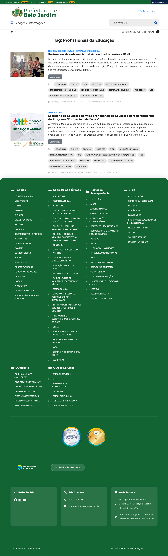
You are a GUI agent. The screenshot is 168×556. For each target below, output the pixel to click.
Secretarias (58, 360)
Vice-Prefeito (148, 32)
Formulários (134, 215)
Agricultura (59, 196)
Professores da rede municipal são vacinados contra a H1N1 (89, 54)
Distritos (19, 229)
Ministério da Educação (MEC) (62, 161)
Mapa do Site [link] (66, 2)
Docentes (100, 149)
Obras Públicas (97, 272)
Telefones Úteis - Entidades (28, 234)
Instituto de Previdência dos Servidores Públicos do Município (66, 308)
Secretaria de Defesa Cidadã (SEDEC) (66, 353)
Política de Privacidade (69, 467)
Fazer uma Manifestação (27, 396)
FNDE (112, 149)
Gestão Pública (60, 289)
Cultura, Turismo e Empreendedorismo (61, 259)
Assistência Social (61, 201)
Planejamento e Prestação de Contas (104, 282)
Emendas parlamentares (102, 248)
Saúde (56, 347)
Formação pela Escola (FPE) (61, 155)
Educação (95, 199)
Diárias (93, 244)
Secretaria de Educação (119, 90)
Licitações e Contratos (101, 267)
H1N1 (85, 84)
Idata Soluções (136, 548)
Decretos (132, 206)
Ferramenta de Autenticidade (59, 385)
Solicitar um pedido (138, 242)
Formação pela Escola (128, 149)
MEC (141, 155)
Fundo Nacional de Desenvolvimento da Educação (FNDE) (110, 155)
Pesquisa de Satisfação (101, 277)
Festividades (21, 262)
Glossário (20, 277)
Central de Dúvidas (100, 214)
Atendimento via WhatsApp (28, 382)
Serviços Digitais (23, 253)
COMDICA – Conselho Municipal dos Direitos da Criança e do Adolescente (65, 237)
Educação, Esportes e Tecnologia (63, 267)
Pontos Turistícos (24, 267)
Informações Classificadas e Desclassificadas (141, 221)
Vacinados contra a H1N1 (92, 96)
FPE (79, 155)
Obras (56, 327)
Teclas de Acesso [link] (42, 2)
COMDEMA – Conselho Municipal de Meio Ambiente (65, 227)
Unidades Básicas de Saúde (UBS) (63, 96)
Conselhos (58, 245)
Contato (19, 248)
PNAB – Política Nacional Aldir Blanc (27, 297)
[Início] (12, 31)
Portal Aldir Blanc (62, 396)
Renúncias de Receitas (101, 299)
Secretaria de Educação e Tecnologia (81, 51)
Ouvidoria (58, 391)
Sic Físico (132, 232)
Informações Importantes (28, 401)
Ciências (74, 84)
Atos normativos (98, 209)
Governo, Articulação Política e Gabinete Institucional (63, 297)
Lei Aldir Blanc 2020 (25, 291)
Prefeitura (96, 84)
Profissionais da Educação (92, 90)
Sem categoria (55, 113)
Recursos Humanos (99, 294)
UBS (151, 90)
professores (99, 161)
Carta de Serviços (61, 374)
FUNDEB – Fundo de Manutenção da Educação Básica (65, 281)
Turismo (19, 258)
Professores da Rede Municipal (63, 90)
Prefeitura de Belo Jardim (116, 84)
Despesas (94, 239)
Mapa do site (21, 239)
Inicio (93, 258)
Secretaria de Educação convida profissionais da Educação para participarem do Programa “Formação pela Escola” (101, 117)
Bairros (19, 210)
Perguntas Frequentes (26, 272)
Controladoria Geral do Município (65, 251)
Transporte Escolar (63, 406)
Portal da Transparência (65, 401)
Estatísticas (134, 210)
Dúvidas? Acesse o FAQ (25, 391)
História (19, 225)
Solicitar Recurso (137, 237)
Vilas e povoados (23, 220)
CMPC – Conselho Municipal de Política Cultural (66, 219)
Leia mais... (55, 77)
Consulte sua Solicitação (141, 201)
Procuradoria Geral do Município (64, 341)
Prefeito (19, 206)
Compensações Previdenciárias (97, 219)
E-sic (55, 379)
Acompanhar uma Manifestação (23, 375)
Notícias (19, 281)
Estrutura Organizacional (103, 253)
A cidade (19, 215)
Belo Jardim (61, 84)
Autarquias (58, 206)
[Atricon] (27, 467)
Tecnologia (140, 90)
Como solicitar (135, 196)
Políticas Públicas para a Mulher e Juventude (64, 333)
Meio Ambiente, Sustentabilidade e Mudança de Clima (66, 319)
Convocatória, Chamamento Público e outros (104, 232)
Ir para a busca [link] (17, 2)
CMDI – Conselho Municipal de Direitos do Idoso (66, 212)
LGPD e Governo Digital (101, 262)
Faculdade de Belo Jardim (65, 273)
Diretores (87, 149)
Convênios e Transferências (104, 226)
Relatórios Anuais (24, 406)
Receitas (94, 289)
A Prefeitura (21, 286)
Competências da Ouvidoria (28, 387)
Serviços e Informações (30, 23)
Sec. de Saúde (54, 51)
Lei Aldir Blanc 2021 (131, 32)
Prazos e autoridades (138, 228)
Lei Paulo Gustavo (23, 244)
